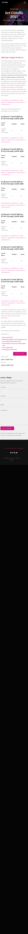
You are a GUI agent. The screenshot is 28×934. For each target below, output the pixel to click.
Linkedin (16, 452)
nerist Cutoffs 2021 (7, 347)
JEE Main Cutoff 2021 (7, 311)
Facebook (12, 452)
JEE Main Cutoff (14, 9)
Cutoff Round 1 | (5, 100)
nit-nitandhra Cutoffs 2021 (9, 349)
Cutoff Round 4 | (11, 102)
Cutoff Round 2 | (14, 100)
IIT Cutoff (13, 91)
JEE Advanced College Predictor (16, 85)
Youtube (18, 452)
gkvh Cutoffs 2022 (7, 337)
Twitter (14, 452)
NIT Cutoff (19, 91)
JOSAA (17, 50)
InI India (5, 2)
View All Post (19, 353)
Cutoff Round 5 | (20, 102)
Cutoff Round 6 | (5, 104)
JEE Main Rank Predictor (8, 87)
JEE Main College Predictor (12, 57)
